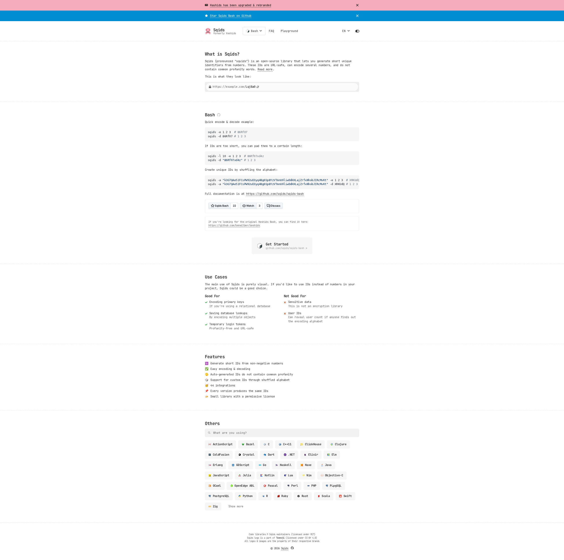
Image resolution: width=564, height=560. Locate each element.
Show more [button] (235, 506)
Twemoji (280, 537)
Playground (289, 31)
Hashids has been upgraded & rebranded (240, 5)
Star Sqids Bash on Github (230, 16)
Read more (265, 69)
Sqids (284, 548)
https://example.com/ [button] (234, 87)
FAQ (271, 31)
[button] (206, 5)
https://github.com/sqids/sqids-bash (275, 194)
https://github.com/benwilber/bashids (234, 225)
